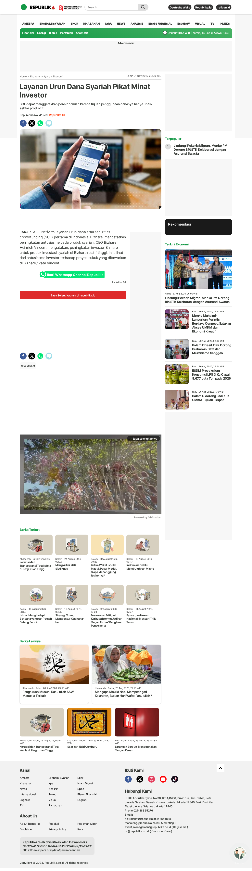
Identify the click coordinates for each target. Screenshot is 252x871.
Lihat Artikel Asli (118, 282)
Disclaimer (26, 829)
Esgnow (25, 799)
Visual (52, 799)
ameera (28, 23)
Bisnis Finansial (160, 23)
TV (212, 23)
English (81, 799)
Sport (80, 788)
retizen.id (224, 7)
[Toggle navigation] (24, 7)
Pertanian (66, 32)
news (121, 23)
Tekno (52, 794)
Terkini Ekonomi (177, 244)
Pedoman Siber (86, 823)
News (23, 788)
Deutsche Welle (180, 7)
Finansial (28, 32)
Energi (41, 32)
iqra (108, 23)
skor (74, 23)
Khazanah (26, 783)
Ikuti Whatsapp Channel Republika (75, 275)
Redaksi (54, 823)
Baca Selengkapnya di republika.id (73, 295)
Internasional (28, 794)
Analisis (53, 788)
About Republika (30, 823)
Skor (80, 777)
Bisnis (53, 32)
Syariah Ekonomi (53, 76)
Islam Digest (85, 783)
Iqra (51, 783)
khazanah (91, 23)
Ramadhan (55, 805)
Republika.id (203, 7)
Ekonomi (35, 76)
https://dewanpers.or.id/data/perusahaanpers (51, 850)
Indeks (225, 23)
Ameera (25, 777)
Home (23, 76)
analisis (137, 23)
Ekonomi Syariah (53, 23)
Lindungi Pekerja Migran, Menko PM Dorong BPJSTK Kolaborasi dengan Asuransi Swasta (200, 149)
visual (200, 23)
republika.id (57, 115)
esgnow (183, 23)
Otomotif (82, 32)
